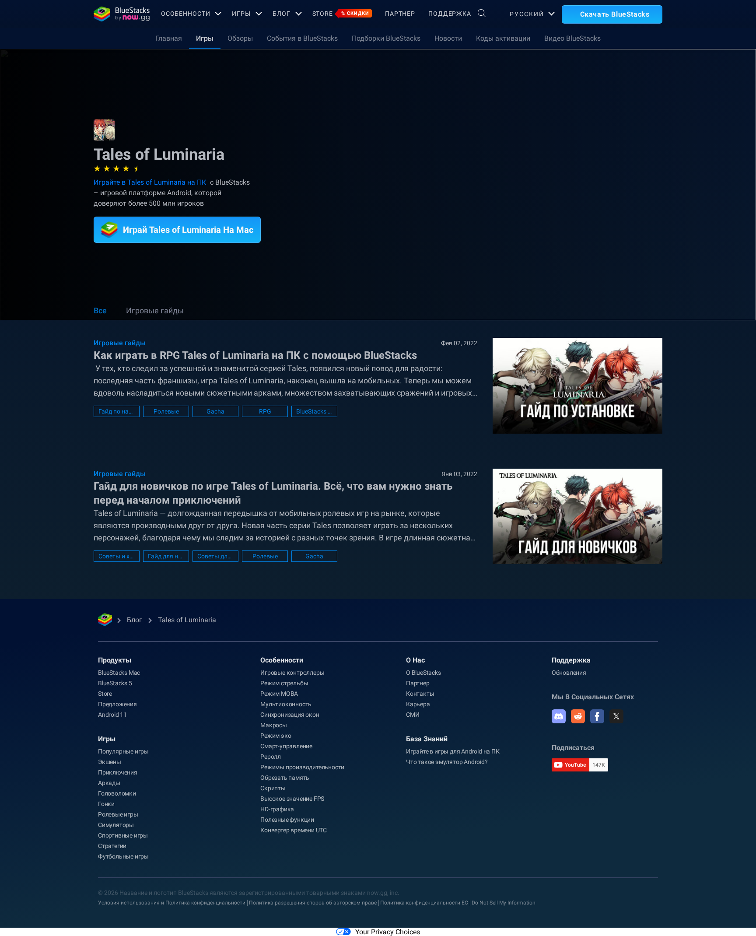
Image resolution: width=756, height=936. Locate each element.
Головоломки (117, 793)
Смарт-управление (286, 746)
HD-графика (277, 809)
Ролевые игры (118, 814)
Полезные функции (287, 819)
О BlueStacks (423, 672)
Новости (448, 38)
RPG (265, 411)
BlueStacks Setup (314, 411)
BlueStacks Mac (119, 672)
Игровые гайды (155, 310)
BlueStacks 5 (115, 683)
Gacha (215, 411)
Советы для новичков (215, 556)
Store (340, 13)
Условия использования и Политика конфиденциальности (171, 903)
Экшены (109, 761)
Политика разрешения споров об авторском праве (313, 903)
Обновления (569, 672)
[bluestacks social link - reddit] (578, 716)
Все (100, 310)
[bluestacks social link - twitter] (616, 716)
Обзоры (240, 38)
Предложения (117, 704)
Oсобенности (185, 13)
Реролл (270, 756)
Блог (281, 13)
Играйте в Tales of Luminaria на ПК (150, 182)
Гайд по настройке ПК (116, 411)
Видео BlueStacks (572, 38)
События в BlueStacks (302, 38)
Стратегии (112, 845)
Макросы (273, 725)
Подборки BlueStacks (386, 38)
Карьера (418, 704)
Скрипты (273, 788)
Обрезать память (284, 777)
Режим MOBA (279, 693)
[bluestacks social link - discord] (559, 716)
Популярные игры (123, 751)
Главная (168, 38)
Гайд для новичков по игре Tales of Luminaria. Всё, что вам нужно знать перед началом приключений (273, 493)
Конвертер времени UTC (293, 830)
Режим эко (275, 735)
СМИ (412, 714)
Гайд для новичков (166, 556)
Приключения (117, 772)
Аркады (109, 782)
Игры (241, 13)
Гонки (106, 803)
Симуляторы (116, 824)
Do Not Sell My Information (504, 903)
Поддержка (449, 13)
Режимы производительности (302, 767)
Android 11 (112, 714)
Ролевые (166, 411)
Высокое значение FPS (292, 798)
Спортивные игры (123, 835)
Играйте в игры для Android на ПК (453, 751)
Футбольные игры (123, 856)
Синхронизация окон (289, 714)
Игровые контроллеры (292, 672)
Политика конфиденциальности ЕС (424, 903)
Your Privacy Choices (387, 932)
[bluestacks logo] (118, 14)
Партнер (400, 13)
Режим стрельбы (284, 683)
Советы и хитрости (116, 556)
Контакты (420, 693)
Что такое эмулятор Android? (447, 761)
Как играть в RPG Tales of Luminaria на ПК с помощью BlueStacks (255, 355)
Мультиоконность (286, 704)
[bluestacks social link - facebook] (597, 716)
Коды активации (503, 38)
